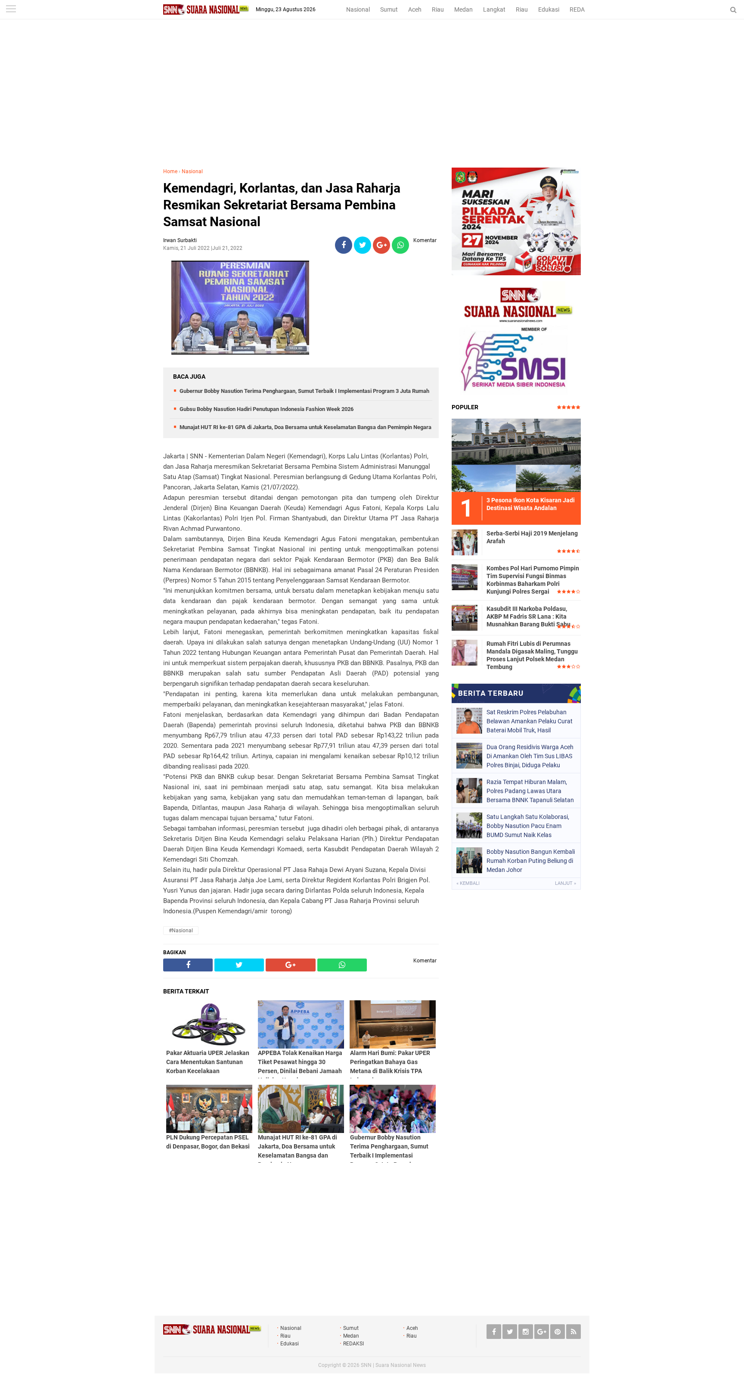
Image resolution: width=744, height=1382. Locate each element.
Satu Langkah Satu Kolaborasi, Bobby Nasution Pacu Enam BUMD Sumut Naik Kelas (528, 825)
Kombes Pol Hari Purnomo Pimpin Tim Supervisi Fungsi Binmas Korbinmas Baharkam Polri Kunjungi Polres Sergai (533, 580)
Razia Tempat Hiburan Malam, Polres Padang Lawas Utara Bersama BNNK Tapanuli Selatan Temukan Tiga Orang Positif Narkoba (530, 790)
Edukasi (548, 9)
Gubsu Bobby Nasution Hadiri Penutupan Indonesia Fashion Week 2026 (266, 409)
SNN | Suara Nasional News (393, 1365)
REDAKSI (582, 9)
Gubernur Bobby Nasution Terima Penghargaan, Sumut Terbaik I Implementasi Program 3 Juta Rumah (304, 391)
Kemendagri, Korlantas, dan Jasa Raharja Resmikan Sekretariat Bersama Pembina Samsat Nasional (281, 205)
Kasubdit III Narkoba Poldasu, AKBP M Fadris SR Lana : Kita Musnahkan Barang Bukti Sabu (528, 616)
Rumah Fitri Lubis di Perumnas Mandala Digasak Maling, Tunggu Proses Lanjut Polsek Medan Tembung (532, 655)
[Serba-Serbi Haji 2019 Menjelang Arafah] (464, 541)
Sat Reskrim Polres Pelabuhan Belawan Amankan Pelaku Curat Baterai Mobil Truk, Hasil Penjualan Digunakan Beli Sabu (530, 721)
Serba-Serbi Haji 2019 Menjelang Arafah (532, 537)
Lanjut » (565, 883)
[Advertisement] (372, 103)
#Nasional (181, 931)
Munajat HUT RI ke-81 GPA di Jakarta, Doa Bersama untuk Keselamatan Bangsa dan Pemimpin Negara (305, 427)
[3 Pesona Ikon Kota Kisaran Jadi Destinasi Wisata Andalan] (516, 454)
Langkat (494, 9)
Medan (463, 9)
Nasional (358, 9)
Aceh (415, 9)
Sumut (389, 9)
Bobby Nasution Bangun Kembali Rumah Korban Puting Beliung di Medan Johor (531, 860)
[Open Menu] (11, 9)
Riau (438, 9)
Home (170, 171)
